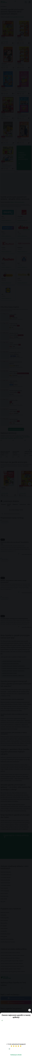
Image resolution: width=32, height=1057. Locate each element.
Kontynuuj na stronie (16, 1055)
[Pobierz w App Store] (16, 1050)
